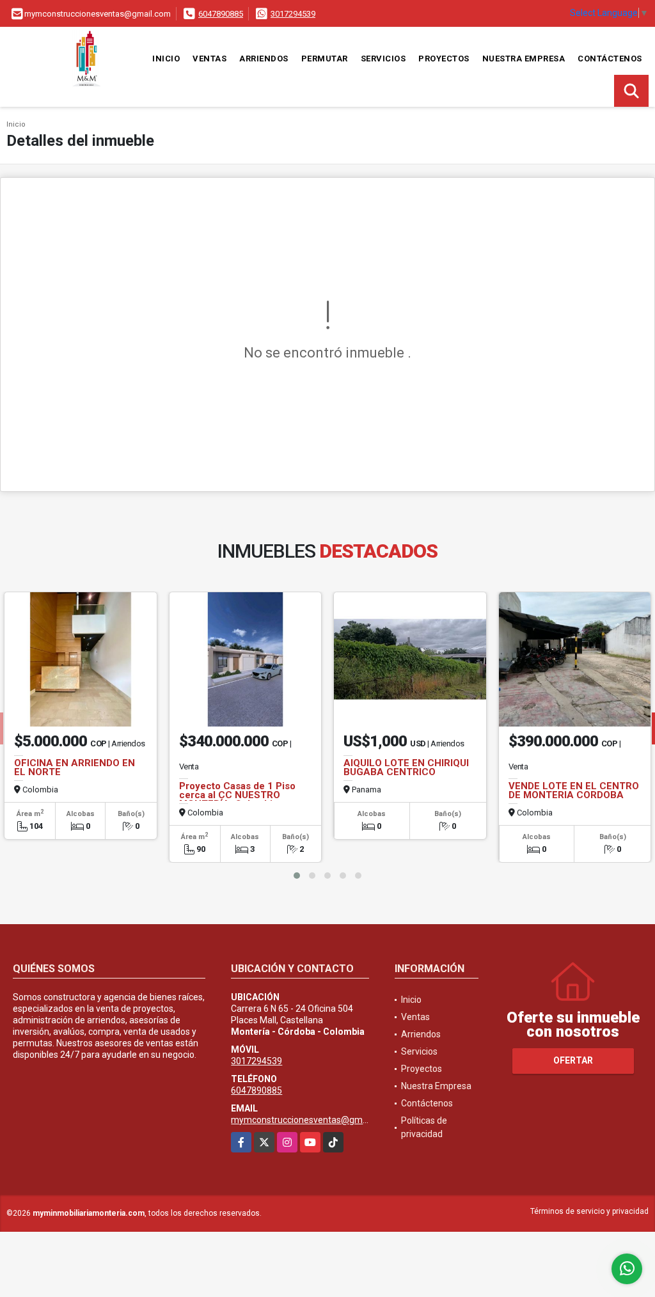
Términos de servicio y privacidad (589, 1211)
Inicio (166, 58)
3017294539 (293, 14)
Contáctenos (610, 58)
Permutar (324, 58)
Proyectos (444, 58)
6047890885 (220, 14)
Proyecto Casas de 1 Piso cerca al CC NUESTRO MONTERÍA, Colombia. (237, 795)
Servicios (383, 58)
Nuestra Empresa (523, 58)
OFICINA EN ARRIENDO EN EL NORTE (74, 767)
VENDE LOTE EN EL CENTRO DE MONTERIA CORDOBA (574, 790)
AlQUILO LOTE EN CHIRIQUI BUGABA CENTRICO (406, 767)
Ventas (209, 58)
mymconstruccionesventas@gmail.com (311, 1120)
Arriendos (263, 58)
